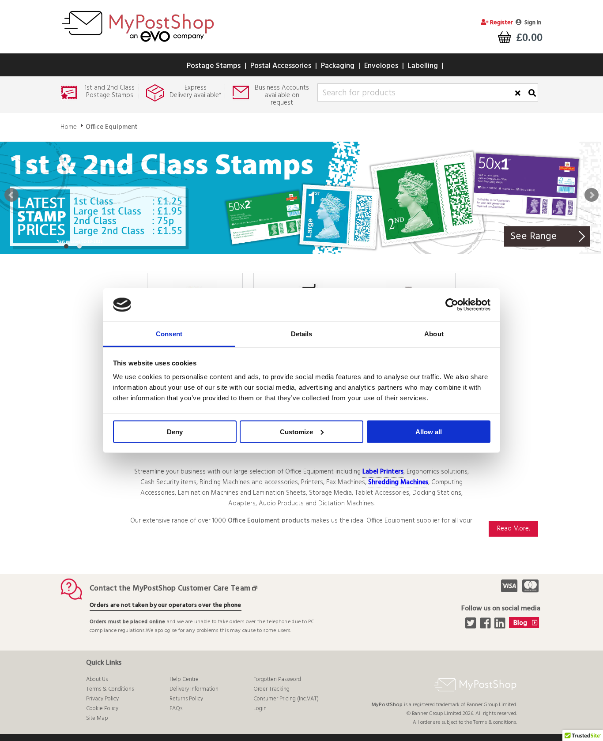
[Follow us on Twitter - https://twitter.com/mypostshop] (471, 626)
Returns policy (186, 698)
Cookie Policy (102, 708)
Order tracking (271, 689)
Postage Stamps (214, 66)
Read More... (513, 528)
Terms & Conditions (110, 689)
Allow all (428, 431)
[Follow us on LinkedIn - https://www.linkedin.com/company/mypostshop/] (500, 626)
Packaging (337, 66)
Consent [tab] (169, 334)
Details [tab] (302, 334)
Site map (97, 718)
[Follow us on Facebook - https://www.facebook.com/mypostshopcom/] (486, 626)
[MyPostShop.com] (137, 43)
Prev (11, 195)
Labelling (423, 66)
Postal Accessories (280, 66)
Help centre (184, 679)
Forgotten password (277, 679)
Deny (175, 431)
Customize (296, 431)
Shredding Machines (398, 482)
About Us (97, 679)
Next (591, 195)
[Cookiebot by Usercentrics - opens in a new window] (451, 305)
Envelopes (381, 66)
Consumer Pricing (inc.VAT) (286, 698)
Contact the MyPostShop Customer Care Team (170, 588)
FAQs (176, 708)
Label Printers (382, 471)
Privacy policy (102, 698)
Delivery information (194, 689)
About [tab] (434, 334)
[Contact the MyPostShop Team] (256, 588)
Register (501, 23)
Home (68, 127)
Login (260, 708)
